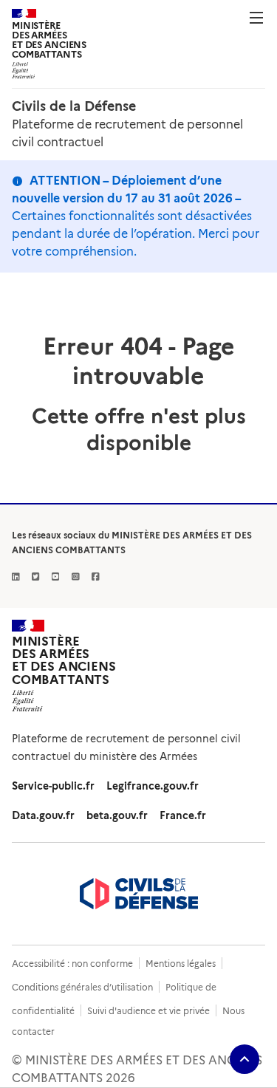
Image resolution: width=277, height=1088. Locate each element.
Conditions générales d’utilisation (82, 987)
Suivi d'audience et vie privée (148, 1010)
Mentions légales (181, 963)
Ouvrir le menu (256, 17)
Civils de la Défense (74, 106)
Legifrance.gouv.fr (152, 786)
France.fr (183, 815)
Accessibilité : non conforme (72, 963)
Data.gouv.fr (43, 815)
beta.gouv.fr (117, 815)
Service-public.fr (53, 786)
